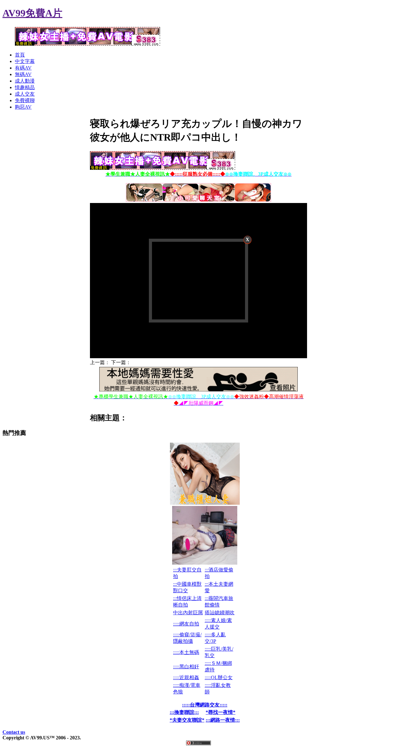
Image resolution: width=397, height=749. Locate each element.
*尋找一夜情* (220, 712)
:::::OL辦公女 (219, 677)
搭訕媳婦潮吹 (219, 612)
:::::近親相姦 (186, 677)
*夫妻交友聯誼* (187, 720)
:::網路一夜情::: (223, 720)
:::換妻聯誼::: (184, 712)
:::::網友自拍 (186, 623)
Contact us (13, 732)
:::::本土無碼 (186, 652)
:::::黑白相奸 (186, 666)
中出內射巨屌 (188, 612)
